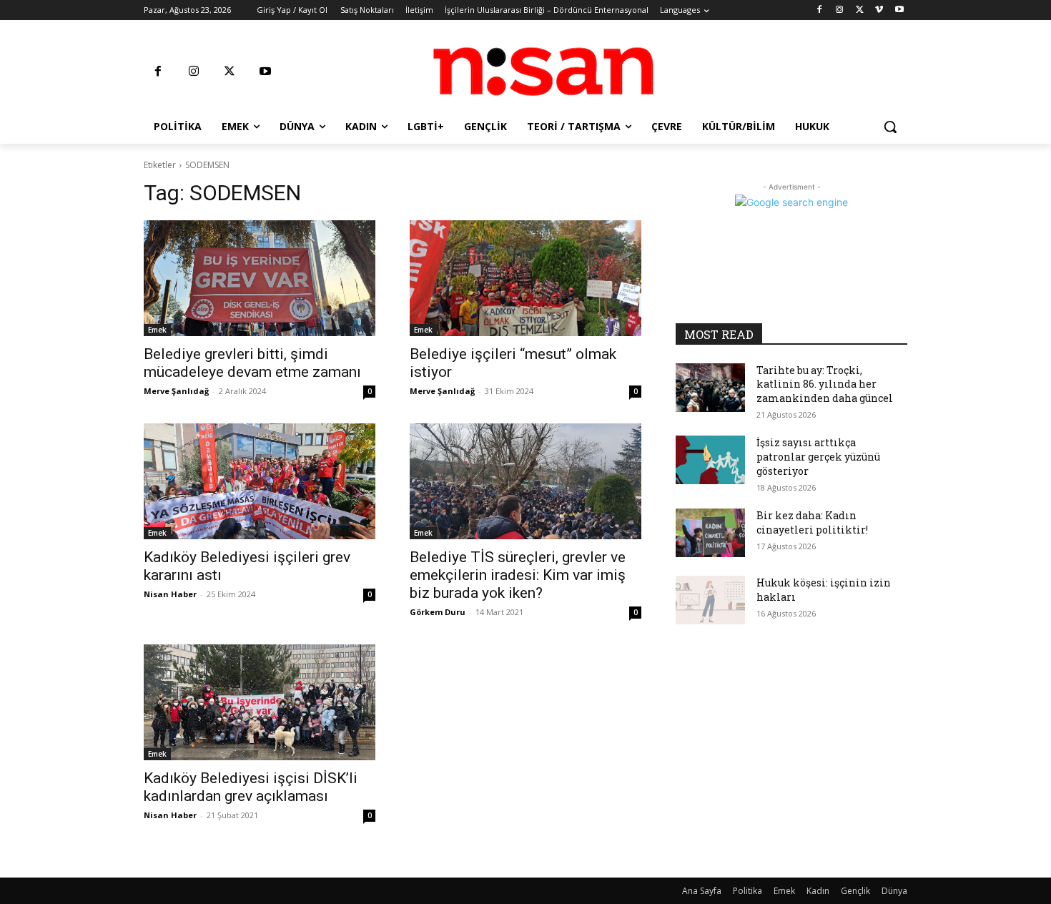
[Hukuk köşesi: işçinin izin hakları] (710, 600)
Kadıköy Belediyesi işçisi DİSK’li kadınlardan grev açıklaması (250, 787)
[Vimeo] (879, 10)
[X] (860, 10)
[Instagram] (840, 10)
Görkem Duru (437, 611)
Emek (157, 330)
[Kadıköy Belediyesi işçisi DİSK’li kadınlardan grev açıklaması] (259, 702)
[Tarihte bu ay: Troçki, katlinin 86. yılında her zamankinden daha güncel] (710, 387)
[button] (890, 126)
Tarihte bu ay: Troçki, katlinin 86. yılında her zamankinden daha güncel (824, 384)
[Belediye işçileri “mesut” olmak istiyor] (525, 278)
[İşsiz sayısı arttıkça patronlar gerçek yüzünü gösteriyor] (710, 460)
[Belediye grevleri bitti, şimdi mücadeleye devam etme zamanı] (259, 278)
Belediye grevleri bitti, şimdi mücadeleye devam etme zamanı (252, 362)
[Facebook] (819, 10)
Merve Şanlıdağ (176, 390)
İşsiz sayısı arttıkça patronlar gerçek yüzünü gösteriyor (818, 456)
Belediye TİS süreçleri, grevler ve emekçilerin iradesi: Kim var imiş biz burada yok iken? (518, 575)
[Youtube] (899, 10)
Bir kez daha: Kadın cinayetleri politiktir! (812, 522)
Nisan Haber (170, 594)
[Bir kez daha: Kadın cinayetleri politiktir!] (710, 532)
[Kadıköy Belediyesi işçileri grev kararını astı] (259, 481)
